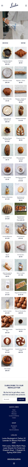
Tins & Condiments (14, 429)
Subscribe (21, 399)
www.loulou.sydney (14, 459)
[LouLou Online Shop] (14, 5)
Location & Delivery (14, 415)
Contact (14, 417)
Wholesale (14, 413)
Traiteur (14, 427)
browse (5, 43)
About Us (14, 411)
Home (14, 410)
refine (23, 43)
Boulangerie (14, 426)
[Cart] (26, 5)
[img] (14, 463)
